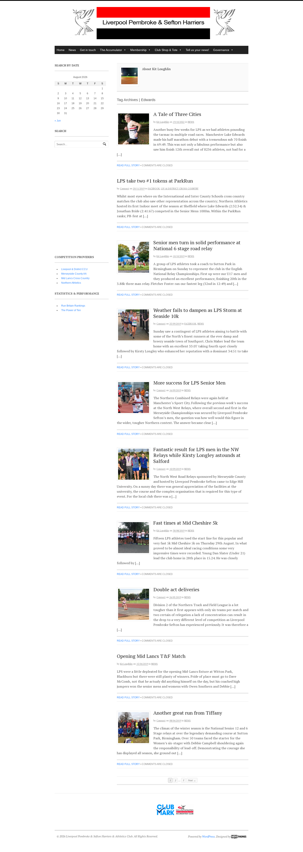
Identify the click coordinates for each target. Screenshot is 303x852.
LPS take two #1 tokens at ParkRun (155, 180)
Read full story (128, 165)
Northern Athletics (71, 282)
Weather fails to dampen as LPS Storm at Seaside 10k (197, 313)
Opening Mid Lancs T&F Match (151, 656)
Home (61, 50)
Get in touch (88, 50)
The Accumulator (111, 50)
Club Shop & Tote (166, 50)
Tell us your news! (197, 50)
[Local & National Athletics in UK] (153, 38)
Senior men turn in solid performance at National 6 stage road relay (197, 245)
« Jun (58, 120)
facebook (154, 188)
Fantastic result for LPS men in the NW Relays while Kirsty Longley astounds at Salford (197, 455)
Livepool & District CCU (74, 269)
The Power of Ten (71, 310)
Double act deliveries (176, 589)
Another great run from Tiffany (187, 712)
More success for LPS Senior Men (189, 382)
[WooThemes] (238, 836)
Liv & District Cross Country (179, 188)
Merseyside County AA (74, 273)
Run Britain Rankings (73, 305)
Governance (221, 50)
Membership (138, 50)
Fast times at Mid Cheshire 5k (185, 522)
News (72, 50)
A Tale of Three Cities (177, 114)
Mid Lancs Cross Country (75, 278)
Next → (192, 780)
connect (124, 188)
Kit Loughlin (162, 121)
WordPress (208, 836)
